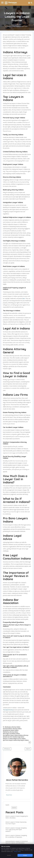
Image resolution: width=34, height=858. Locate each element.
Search (7, 805)
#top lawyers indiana (23, 740)
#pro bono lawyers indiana (10, 740)
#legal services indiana (19, 738)
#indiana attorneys (23, 735)
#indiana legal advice (18, 737)
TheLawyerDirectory (8, 710)
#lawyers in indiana (8, 738)
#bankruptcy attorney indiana (12, 727)
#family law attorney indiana (10, 732)
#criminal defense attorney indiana (12, 728)
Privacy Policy (17, 851)
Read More (9, 795)
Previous (7, 749)
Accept (25, 855)
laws (23, 298)
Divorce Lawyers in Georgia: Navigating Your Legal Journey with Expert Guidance (16, 829)
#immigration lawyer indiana (10, 735)
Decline (9, 855)
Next (27, 749)
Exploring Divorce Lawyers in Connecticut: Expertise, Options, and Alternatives (17, 842)
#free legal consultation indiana (11, 733)
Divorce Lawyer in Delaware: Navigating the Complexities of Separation (16, 836)
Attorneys (19, 24)
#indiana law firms (8, 737)
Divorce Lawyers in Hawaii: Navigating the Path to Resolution (17, 817)
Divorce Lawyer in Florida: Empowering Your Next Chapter (16, 822)
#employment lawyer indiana (10, 730)
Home (13, 24)
